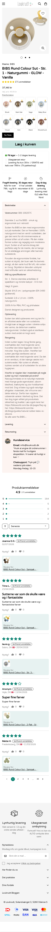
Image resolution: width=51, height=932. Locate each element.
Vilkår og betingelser (31, 863)
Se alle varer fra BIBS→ (16, 417)
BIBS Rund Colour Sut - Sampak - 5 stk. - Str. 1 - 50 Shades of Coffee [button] (20, 569)
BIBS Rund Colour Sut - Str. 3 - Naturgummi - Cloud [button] (18, 672)
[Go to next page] (43, 779)
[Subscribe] (45, 856)
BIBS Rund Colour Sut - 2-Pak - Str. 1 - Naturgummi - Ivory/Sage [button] (20, 725)
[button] (45, 4)
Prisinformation (8, 95)
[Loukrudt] (25, 4)
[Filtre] (5, 526)
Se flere (7, 135)
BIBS (12, 64)
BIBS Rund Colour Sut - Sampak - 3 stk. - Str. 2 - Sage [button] (20, 769)
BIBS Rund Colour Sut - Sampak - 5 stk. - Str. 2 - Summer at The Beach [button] (20, 628)
